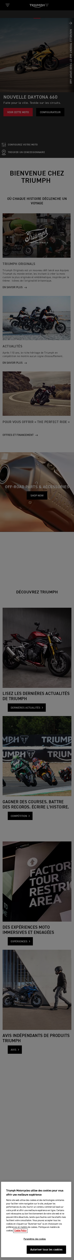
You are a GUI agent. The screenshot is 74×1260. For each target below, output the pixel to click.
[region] (36, 1219)
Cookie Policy (20, 1231)
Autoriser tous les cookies (46, 1249)
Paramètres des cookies (35, 1239)
